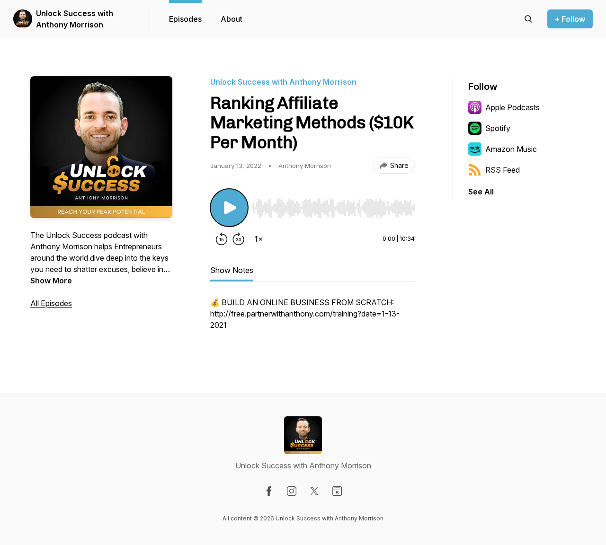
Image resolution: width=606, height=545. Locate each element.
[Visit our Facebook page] (269, 491)
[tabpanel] (312, 318)
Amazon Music (511, 149)
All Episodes (51, 303)
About (231, 19)
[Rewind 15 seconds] (221, 239)
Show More (51, 280)
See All (481, 191)
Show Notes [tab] (231, 270)
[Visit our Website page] (337, 491)
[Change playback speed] (258, 239)
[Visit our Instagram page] (291, 491)
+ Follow (570, 19)
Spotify (497, 128)
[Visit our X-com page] (314, 491)
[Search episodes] (528, 19)
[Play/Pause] (229, 208)
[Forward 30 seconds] (238, 239)
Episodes (185, 19)
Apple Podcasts (512, 107)
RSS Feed (502, 170)
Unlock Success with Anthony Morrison (74, 19)
